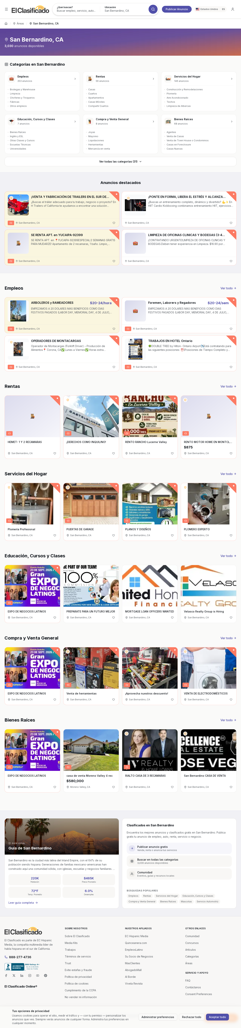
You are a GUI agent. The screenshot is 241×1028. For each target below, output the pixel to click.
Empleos (133, 895)
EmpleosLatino (134, 949)
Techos (171, 101)
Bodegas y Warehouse (22, 89)
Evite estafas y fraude (78, 970)
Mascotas (186, 901)
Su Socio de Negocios (139, 956)
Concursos (192, 942)
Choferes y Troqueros (22, 97)
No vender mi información (81, 997)
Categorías (192, 956)
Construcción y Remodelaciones (185, 89)
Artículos (190, 949)
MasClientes (132, 963)
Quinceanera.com (136, 942)
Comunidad (192, 936)
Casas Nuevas (175, 148)
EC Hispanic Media (136, 936)
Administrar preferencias (158, 1017)
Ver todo (226, 288)
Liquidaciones (96, 140)
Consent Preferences (198, 994)
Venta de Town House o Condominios (188, 140)
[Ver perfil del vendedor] (11, 198)
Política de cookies (76, 983)
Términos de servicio (78, 956)
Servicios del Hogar (167, 895)
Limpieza (15, 93)
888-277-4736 (20, 957)
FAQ (187, 980)
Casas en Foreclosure (179, 144)
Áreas (20, 23)
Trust (68, 963)
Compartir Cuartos (98, 106)
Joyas (91, 132)
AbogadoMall (133, 970)
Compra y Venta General (142, 901)
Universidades (18, 148)
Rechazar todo (191, 1017)
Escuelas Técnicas (20, 144)
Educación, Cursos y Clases (198, 895)
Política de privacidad (78, 976)
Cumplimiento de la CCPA (80, 990)
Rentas (147, 895)
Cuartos (92, 93)
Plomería (171, 93)
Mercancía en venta (99, 148)
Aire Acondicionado (177, 97)
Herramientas (95, 144)
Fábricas (14, 101)
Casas (91, 89)
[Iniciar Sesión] (232, 9)
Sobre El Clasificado (77, 936)
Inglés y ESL (16, 136)
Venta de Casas (175, 136)
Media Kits (71, 942)
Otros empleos (18, 106)
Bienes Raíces (18, 132)
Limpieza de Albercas (179, 106)
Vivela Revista (134, 983)
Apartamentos (96, 97)
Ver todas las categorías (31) (118, 161)
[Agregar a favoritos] (114, 223)
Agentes (171, 132)
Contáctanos (193, 987)
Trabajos (70, 949)
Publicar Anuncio (177, 9)
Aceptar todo (217, 1017)
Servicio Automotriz (207, 901)
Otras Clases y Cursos (22, 140)
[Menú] (6, 9)
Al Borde (130, 976)
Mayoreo (93, 136)
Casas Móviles (96, 101)
